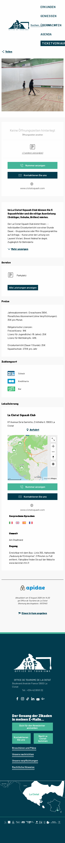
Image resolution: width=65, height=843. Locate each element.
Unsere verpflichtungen (25, 760)
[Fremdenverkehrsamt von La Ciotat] (18, 25)
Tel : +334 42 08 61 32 (32, 690)
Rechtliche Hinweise (23, 767)
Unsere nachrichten (23, 754)
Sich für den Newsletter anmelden (32, 726)
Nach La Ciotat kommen (43, 738)
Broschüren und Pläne (24, 747)
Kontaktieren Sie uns (21, 738)
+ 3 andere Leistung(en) (32, 153)
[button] (36, 25)
